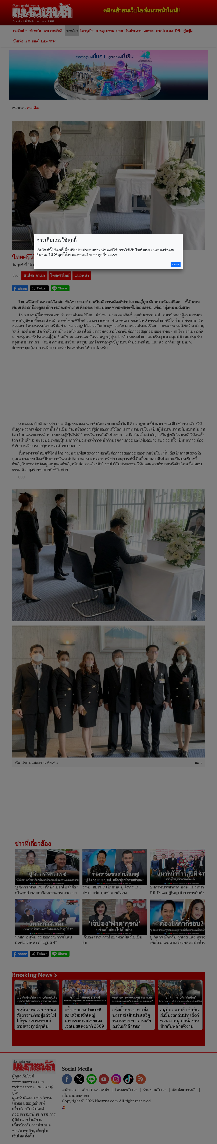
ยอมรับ (175, 264)
